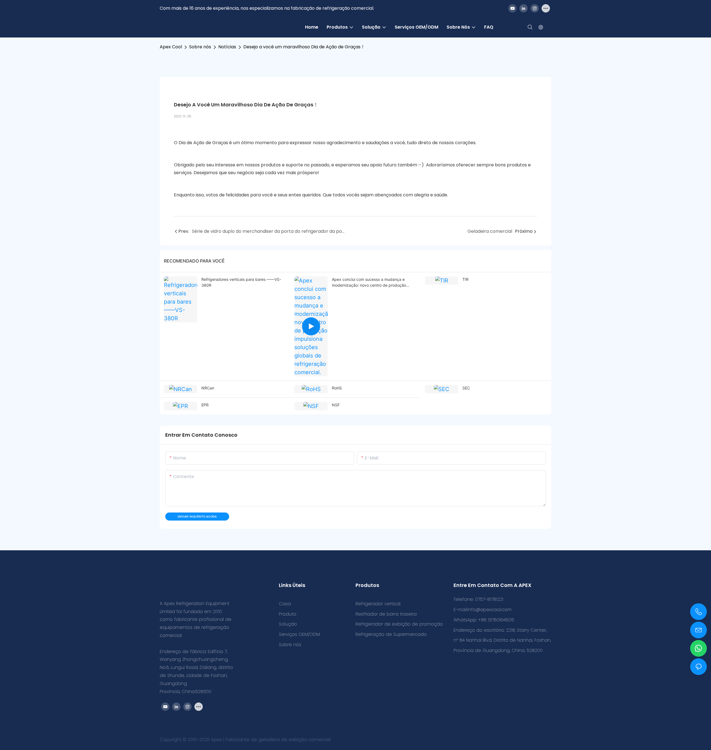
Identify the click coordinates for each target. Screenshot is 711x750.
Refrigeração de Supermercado (391, 634)
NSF (336, 404)
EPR (205, 404)
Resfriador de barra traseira (386, 614)
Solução (288, 624)
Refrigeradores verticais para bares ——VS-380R (241, 282)
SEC (466, 388)
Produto (287, 614)
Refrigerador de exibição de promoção (399, 624)
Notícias (227, 47)
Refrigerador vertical (378, 604)
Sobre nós (200, 47)
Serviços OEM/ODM (299, 634)
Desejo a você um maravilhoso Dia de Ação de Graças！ (304, 47)
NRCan (207, 388)
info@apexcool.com (489, 609)
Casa (285, 604)
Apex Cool (171, 47)
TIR (465, 279)
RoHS (337, 388)
